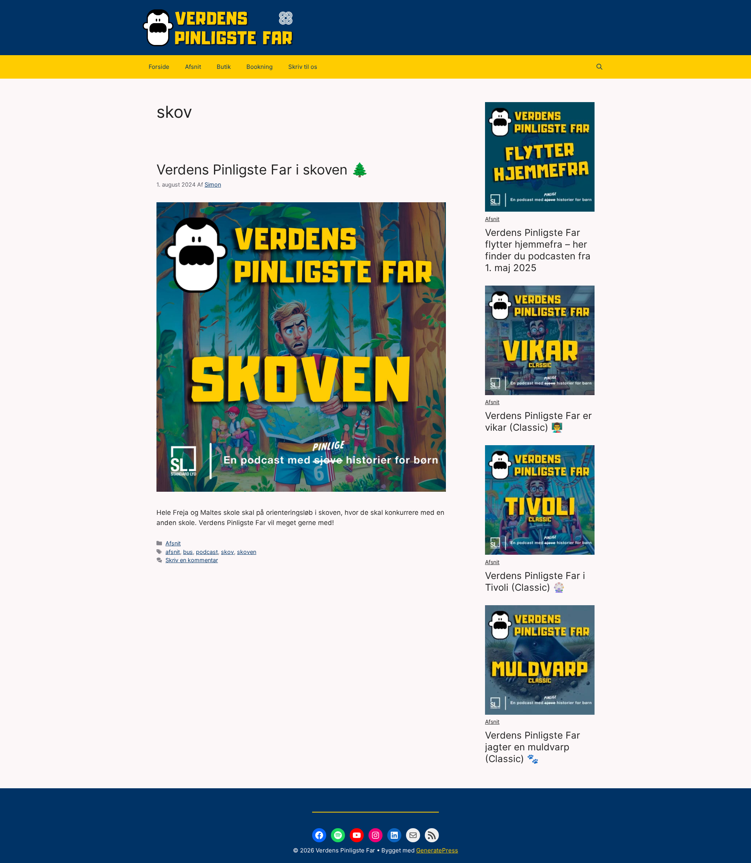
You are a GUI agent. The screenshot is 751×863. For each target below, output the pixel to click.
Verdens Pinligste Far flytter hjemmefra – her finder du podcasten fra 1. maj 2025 (538, 250)
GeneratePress (437, 850)
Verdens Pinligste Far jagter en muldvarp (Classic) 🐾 (532, 747)
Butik (224, 66)
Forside (159, 66)
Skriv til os (302, 66)
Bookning (259, 66)
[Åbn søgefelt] (599, 67)
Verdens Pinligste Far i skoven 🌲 (262, 169)
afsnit (172, 551)
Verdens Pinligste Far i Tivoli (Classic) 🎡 (535, 581)
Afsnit (193, 66)
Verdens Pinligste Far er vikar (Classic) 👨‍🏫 (538, 421)
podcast (207, 551)
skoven (246, 551)
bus (188, 551)
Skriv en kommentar (191, 560)
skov (227, 551)
